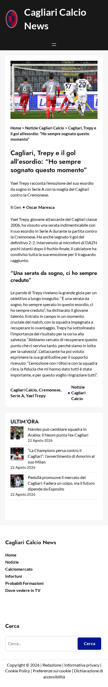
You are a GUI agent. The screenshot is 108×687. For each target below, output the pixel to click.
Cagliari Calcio (23, 389)
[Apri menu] (54, 44)
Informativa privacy (81, 664)
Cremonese (50, 389)
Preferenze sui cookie (52, 670)
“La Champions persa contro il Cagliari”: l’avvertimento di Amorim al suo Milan (61, 456)
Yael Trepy (36, 395)
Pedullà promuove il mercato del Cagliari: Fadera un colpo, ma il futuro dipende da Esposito (61, 483)
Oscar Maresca (40, 207)
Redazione (52, 664)
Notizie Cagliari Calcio (44, 128)
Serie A (17, 395)
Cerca (89, 643)
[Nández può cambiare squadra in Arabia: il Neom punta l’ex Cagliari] (17, 433)
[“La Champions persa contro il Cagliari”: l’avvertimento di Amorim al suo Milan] (17, 455)
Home (15, 128)
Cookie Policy (17, 670)
